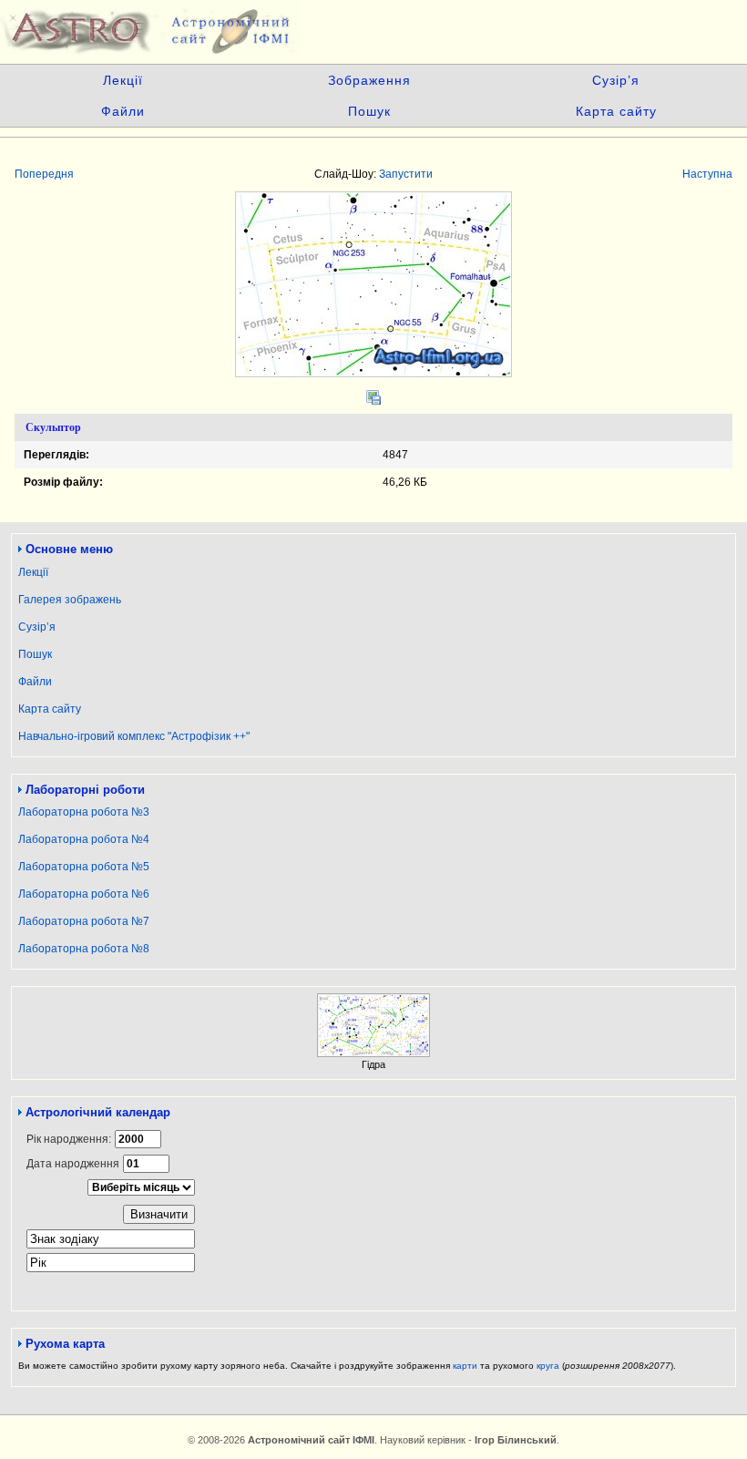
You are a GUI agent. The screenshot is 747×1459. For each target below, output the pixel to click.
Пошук (369, 111)
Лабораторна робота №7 (83, 921)
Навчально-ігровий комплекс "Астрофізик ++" (134, 736)
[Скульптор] (373, 373)
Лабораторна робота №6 (83, 894)
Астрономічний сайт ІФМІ (373, 27)
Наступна (707, 174)
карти (465, 1366)
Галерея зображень (69, 599)
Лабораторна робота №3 (83, 812)
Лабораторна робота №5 (83, 866)
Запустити (406, 174)
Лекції (123, 80)
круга (548, 1366)
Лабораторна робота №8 (83, 948)
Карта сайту (616, 111)
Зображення (369, 80)
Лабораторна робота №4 (83, 839)
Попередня (44, 174)
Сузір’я (616, 80)
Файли (123, 111)
